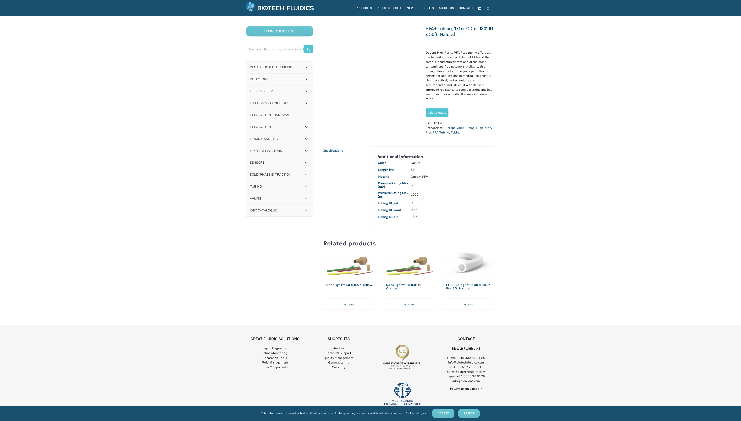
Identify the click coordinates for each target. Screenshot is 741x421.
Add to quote (437, 113)
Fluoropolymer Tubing (459, 128)
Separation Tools (275, 358)
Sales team (339, 348)
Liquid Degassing (274, 348)
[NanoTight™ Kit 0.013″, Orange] (409, 263)
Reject (469, 413)
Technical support (338, 353)
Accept (443, 413)
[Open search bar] (488, 8)
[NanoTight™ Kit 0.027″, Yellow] (349, 263)
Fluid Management (274, 363)
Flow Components (275, 367)
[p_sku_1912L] (371, 55)
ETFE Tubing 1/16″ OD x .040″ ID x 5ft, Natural (468, 286)
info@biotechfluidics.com (466, 362)
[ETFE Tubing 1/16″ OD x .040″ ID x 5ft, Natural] (469, 263)
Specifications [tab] (333, 151)
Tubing (455, 132)
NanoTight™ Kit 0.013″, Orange (403, 286)
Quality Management (339, 358)
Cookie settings (415, 413)
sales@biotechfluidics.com (466, 372)
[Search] (308, 49)
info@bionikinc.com (466, 381)
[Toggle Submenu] (306, 67)
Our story (338, 367)
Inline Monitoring (275, 353)
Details (350, 304)
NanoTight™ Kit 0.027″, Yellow (349, 285)
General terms (338, 363)
